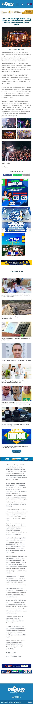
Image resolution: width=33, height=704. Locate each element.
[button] (17, 4)
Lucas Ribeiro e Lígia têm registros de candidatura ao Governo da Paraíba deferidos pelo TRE (15, 381)
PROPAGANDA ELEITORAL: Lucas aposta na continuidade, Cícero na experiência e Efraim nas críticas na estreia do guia (16, 403)
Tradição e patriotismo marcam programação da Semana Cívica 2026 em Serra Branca (15, 447)
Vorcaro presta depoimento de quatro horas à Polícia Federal (16, 360)
